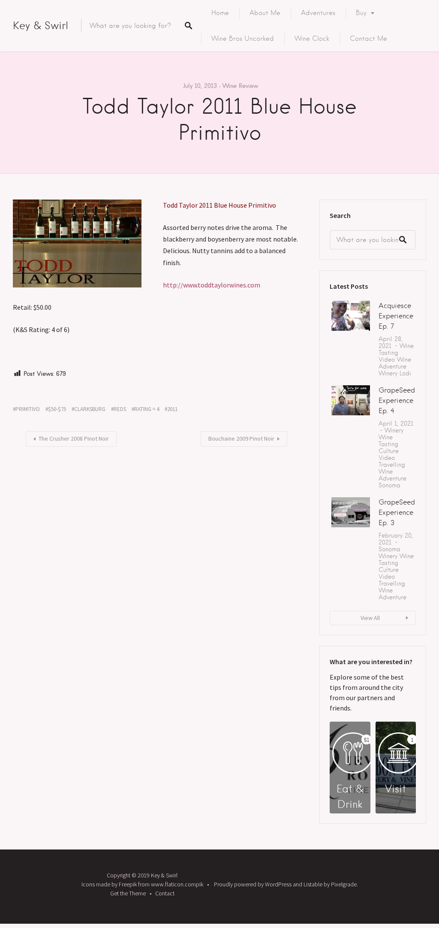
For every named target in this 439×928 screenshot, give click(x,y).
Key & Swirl (40, 25)
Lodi (405, 373)
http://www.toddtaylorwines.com (211, 285)
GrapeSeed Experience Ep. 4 (397, 400)
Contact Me (368, 38)
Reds (120, 409)
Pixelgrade (344, 884)
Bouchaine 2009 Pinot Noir (241, 438)
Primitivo (27, 409)
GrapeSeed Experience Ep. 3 (397, 512)
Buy (361, 13)
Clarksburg (89, 409)
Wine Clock (312, 38)
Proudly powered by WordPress (253, 884)
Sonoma (389, 485)
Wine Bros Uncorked (242, 38)
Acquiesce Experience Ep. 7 (396, 316)
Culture (389, 450)
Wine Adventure (395, 363)
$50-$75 (57, 409)
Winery (388, 373)
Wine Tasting (396, 349)
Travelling (392, 464)
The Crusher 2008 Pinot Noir (74, 438)
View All (370, 618)
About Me (265, 13)
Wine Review (240, 86)
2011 (172, 409)
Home (220, 13)
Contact (164, 893)
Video (387, 359)
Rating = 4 (146, 409)
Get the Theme (128, 893)
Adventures (318, 13)
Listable (313, 884)
